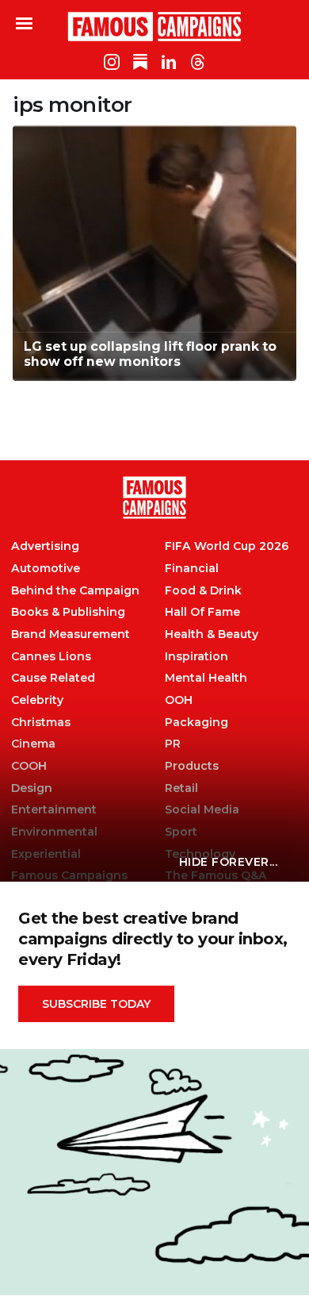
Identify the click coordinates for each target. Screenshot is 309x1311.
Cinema (33, 744)
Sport (181, 832)
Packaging (196, 722)
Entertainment (54, 810)
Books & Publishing (68, 612)
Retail (181, 788)
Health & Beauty (211, 634)
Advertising (45, 546)
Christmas (41, 722)
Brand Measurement (70, 634)
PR (173, 744)
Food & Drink (203, 591)
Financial (192, 568)
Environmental (54, 832)
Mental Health (206, 678)
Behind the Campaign (75, 591)
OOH (179, 700)
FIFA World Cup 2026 (226, 546)
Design (31, 788)
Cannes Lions (51, 656)
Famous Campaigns (154, 26)
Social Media (202, 810)
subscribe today (96, 1004)
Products (192, 766)
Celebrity (37, 700)
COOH (29, 766)
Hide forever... (228, 862)
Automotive (45, 568)
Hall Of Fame (202, 612)
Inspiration (196, 656)
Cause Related (53, 678)
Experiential (46, 854)
